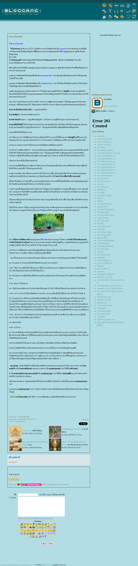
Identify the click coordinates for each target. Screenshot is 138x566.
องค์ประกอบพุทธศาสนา (106, 320)
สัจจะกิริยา (101, 147)
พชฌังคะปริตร (103, 212)
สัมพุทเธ (100, 266)
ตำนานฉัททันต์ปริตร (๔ (106, 167)
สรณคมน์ (100, 272)
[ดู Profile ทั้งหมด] (111, 106)
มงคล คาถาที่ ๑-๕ (104, 145)
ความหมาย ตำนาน (104, 306)
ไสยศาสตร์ (101, 308)
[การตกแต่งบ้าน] (122, 8)
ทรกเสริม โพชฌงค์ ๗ (106, 210)
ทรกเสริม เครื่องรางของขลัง (108, 153)
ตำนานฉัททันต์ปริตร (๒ (106, 173)
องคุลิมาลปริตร (103, 218)
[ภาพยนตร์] (116, 8)
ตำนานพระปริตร (103, 314)
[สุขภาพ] (122, 19)
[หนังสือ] (128, 13)
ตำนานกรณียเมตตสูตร (106, 241)
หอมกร (14, 484)
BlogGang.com (47, 565)
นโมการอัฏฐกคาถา (104, 260)
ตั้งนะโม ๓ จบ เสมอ (104, 277)
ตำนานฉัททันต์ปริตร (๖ (106, 162)
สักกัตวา (100, 198)
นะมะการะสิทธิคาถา (105, 263)
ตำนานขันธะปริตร (104, 226)
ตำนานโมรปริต (103, 221)
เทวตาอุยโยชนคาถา (105, 204)
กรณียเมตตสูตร (103, 243)
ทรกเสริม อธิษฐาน (104, 232)
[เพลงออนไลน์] (116, 13)
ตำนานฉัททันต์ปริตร (105, 176)
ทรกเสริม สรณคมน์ (105, 150)
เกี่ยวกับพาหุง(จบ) (104, 181)
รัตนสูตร (100, 252)
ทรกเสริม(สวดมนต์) (105, 246)
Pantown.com (29, 565)
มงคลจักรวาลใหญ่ (104, 195)
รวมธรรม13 (26, 431)
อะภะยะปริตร (102, 207)
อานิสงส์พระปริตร (104, 311)
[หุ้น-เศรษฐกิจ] (110, 19)
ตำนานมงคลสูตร (103, 255)
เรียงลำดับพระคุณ (104, 297)
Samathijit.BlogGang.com (110, 35)
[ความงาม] (104, 13)
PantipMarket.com (16, 565)
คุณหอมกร (13, 462)
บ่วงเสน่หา (101, 136)
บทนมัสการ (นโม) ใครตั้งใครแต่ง (110, 289)
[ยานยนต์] (134, 8)
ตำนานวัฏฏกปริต (103, 235)
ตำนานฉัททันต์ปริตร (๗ (106, 159)
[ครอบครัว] (122, 13)
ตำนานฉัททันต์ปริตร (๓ (106, 170)
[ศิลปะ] (134, 13)
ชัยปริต (100, 201)
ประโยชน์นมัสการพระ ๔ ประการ (109, 286)
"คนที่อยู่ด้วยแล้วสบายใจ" (72, 429)
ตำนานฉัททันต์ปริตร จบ (106, 156)
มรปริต (100, 224)
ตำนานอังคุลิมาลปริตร (105, 215)
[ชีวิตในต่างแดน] (134, 19)
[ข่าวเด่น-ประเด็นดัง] (110, 8)
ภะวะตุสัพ (101, 193)
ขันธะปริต (101, 229)
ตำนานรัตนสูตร (103, 249)
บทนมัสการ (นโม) (104, 300)
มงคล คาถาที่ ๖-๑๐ (104, 142)
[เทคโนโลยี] (128, 8)
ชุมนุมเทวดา (102, 303)
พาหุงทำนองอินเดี (104, 139)
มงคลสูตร (101, 258)
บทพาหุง (100, 184)
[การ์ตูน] (116, 19)
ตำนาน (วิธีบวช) (103, 269)
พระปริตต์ (101, 317)
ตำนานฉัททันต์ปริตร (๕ (106, 164)
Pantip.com (4, 565)
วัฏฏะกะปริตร (102, 238)
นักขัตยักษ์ (101, 190)
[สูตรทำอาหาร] (104, 8)
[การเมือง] (110, 13)
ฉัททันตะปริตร (102, 179)
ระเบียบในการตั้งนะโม (106, 274)
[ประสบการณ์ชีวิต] (128, 19)
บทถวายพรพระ (103, 187)
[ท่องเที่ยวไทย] (104, 19)
